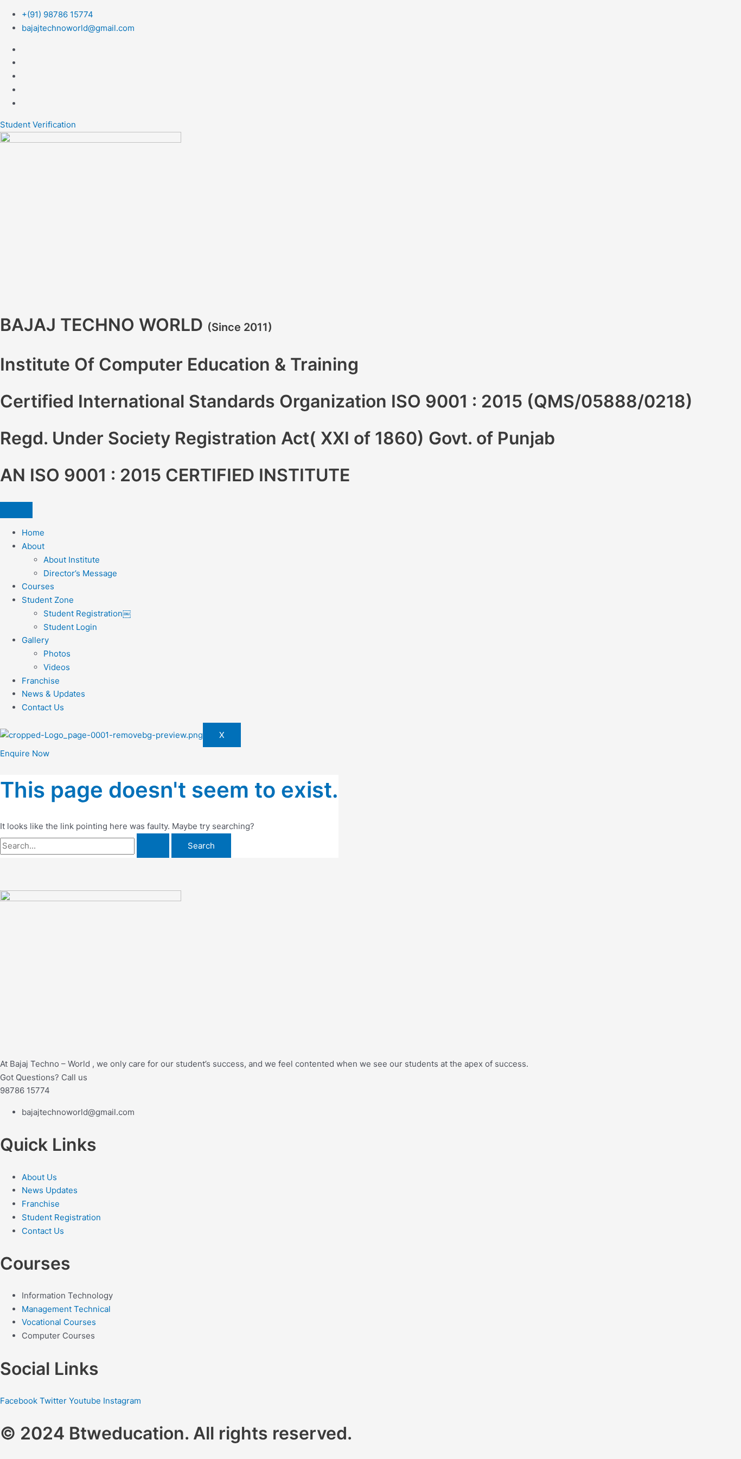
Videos (56, 667)
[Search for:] (85, 845)
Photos (57, 653)
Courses (38, 586)
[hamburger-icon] (16, 510)
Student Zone (48, 600)
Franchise (41, 681)
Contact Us (43, 707)
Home (33, 532)
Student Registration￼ (87, 613)
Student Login (70, 627)
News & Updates (53, 694)
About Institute (71, 560)
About (33, 546)
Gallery (35, 640)
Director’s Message (80, 573)
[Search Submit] (153, 845)
